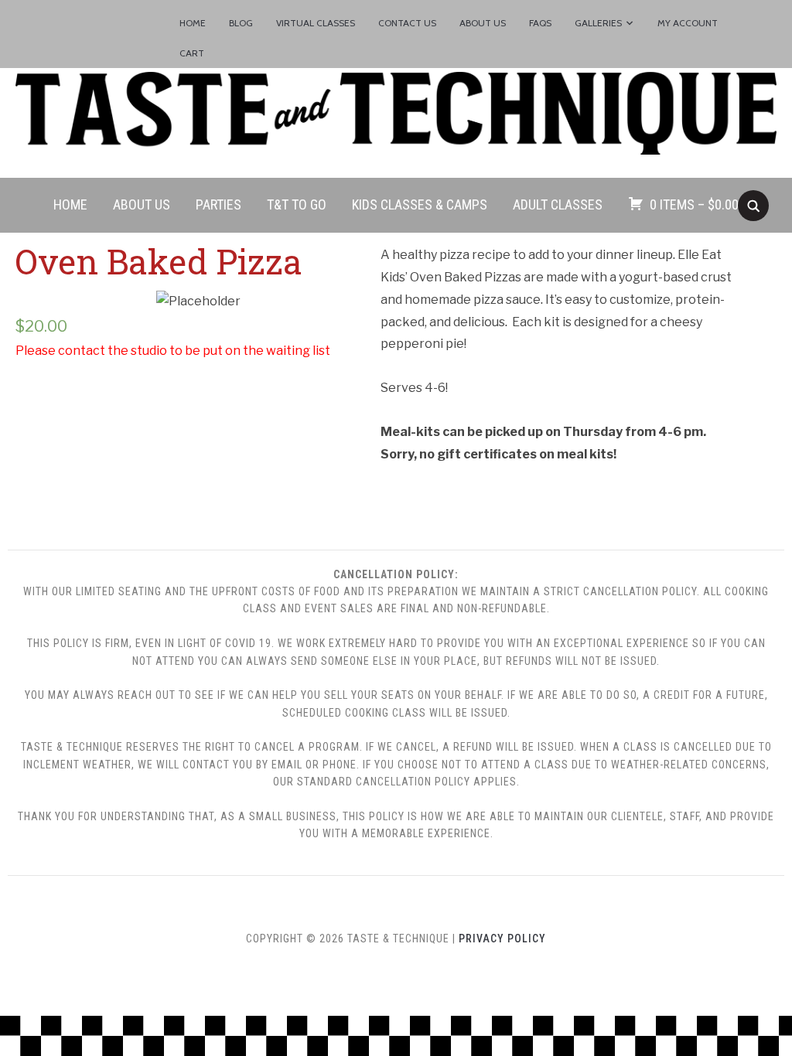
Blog (241, 23)
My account (687, 23)
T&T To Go (296, 204)
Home (192, 23)
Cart (191, 53)
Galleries (598, 23)
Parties (218, 204)
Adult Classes (558, 204)
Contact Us (407, 23)
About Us (482, 23)
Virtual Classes (315, 23)
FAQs (540, 23)
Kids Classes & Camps (419, 204)
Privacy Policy (502, 938)
